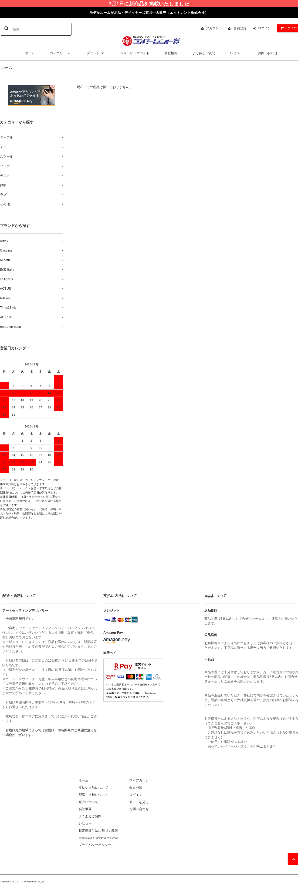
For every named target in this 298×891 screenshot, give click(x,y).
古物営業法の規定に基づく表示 (98, 838)
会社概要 (170, 53)
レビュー (236, 53)
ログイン (264, 28)
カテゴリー (58, 53)
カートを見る (139, 802)
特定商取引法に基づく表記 (98, 830)
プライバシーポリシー (95, 845)
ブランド (93, 53)
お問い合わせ (268, 53)
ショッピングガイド (134, 53)
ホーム (30, 53)
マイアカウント (140, 780)
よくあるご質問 (203, 53)
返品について (88, 802)
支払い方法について (93, 787)
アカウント (214, 28)
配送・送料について (93, 795)
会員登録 (240, 28)
